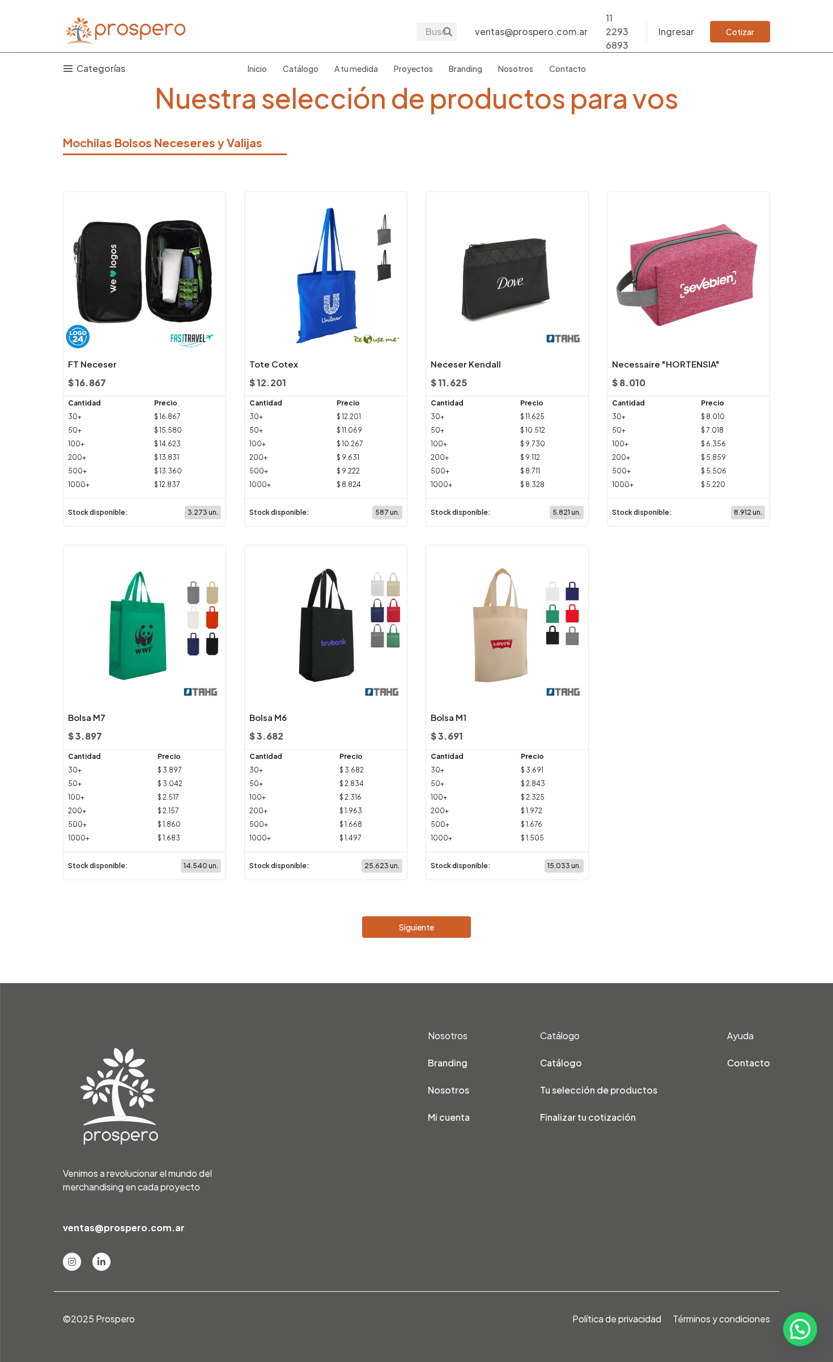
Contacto (567, 68)
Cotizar (740, 32)
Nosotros (515, 68)
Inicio (257, 68)
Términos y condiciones (721, 1319)
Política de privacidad (616, 1319)
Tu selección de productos (598, 1090)
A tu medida (356, 68)
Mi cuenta (449, 1117)
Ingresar (676, 31)
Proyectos (413, 68)
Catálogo (300, 68)
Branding (465, 68)
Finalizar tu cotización (588, 1117)
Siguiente (416, 927)
